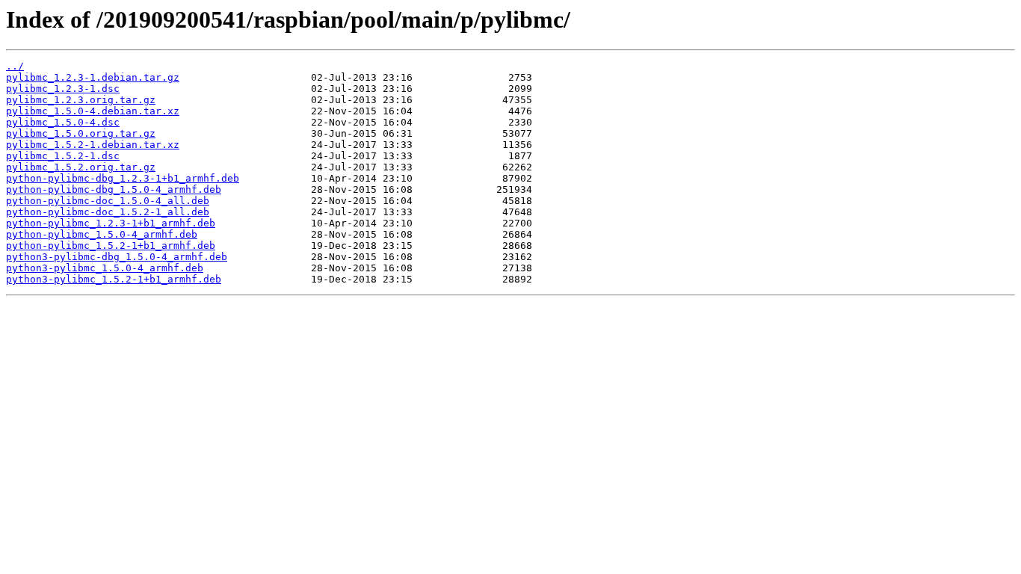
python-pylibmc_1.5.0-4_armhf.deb (101, 234)
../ (15, 66)
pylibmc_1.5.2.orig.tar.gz (80, 167)
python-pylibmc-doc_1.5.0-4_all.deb (107, 200)
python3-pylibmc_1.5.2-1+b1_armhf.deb (113, 279)
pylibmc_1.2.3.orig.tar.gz (80, 99)
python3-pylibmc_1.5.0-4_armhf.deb (104, 268)
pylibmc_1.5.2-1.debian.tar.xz (92, 144)
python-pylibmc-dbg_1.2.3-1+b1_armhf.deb (122, 178)
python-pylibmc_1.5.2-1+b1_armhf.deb (110, 245)
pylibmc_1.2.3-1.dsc (63, 88)
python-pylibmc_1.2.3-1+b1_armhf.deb (110, 223)
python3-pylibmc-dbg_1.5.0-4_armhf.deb (116, 256)
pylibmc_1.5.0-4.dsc (63, 122)
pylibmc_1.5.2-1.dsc (63, 155)
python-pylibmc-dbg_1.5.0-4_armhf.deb (113, 189)
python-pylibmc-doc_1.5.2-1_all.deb (107, 211)
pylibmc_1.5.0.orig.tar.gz (80, 133)
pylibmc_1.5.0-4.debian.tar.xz (92, 111)
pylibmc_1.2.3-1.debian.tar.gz (92, 77)
